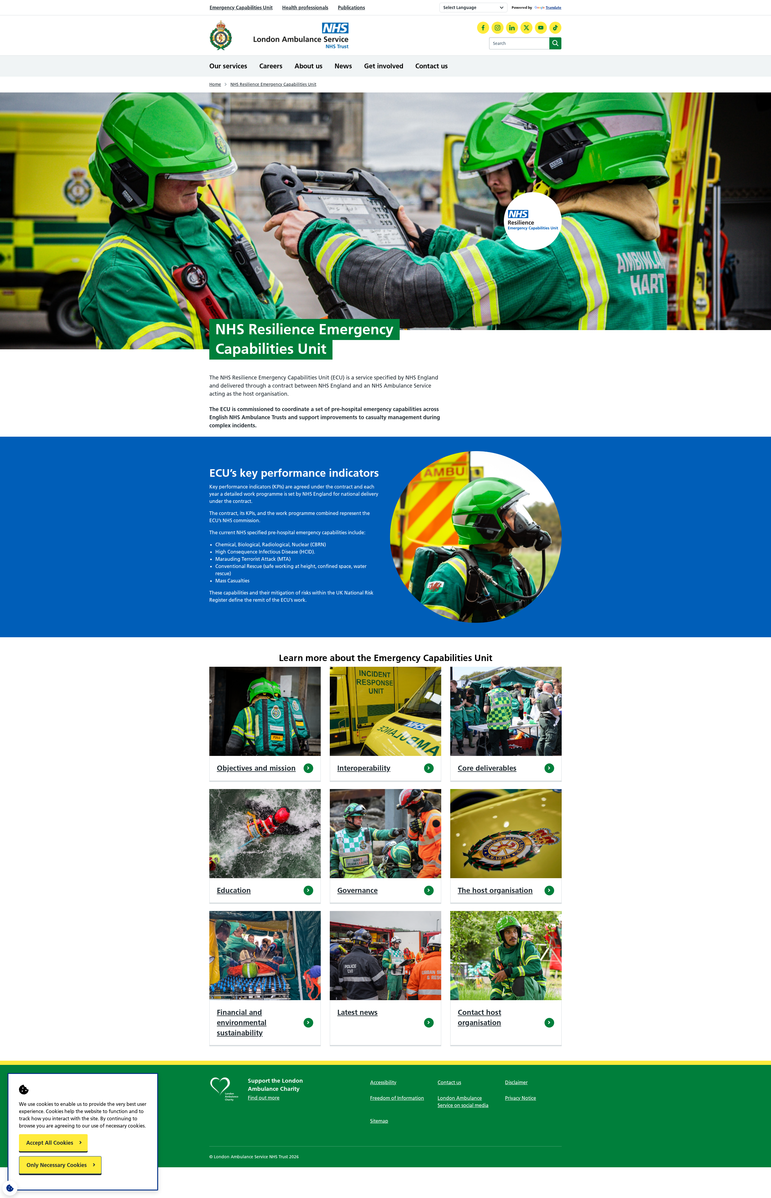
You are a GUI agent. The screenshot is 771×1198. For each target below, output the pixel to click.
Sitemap (379, 1121)
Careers (270, 66)
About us (309, 66)
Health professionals (305, 8)
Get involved (383, 66)
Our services (228, 66)
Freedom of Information (397, 1098)
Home (215, 84)
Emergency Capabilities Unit (241, 8)
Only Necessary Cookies (57, 1165)
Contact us (431, 66)
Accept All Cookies (49, 1142)
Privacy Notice (520, 1098)
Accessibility (383, 1082)
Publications (351, 8)
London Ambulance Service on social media (463, 1101)
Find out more (263, 1098)
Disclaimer (516, 1082)
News (343, 66)
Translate (553, 7)
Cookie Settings (9, 1188)
